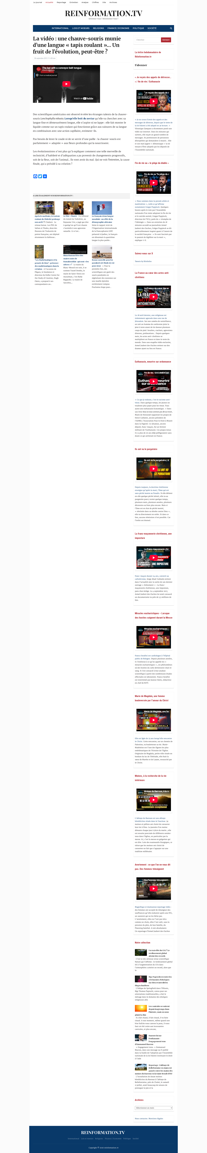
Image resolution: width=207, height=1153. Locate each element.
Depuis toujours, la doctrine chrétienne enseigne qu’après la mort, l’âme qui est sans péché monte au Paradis (152, 490)
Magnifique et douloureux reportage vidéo (152, 907)
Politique (138, 28)
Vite (104, 2)
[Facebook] (0, 12)
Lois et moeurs (80, 28)
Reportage (61, 2)
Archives (113, 2)
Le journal (37, 2)
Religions (98, 28)
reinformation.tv (103, 13)
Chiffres (95, 2)
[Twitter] (0, 13)
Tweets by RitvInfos (143, 261)
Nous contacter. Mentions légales (149, 1119)
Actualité (49, 2)
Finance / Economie (118, 28)
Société (152, 28)
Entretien (74, 2)
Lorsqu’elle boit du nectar (79, 118)
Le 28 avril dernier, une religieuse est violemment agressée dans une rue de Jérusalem (151, 318)
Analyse (85, 2)
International (60, 28)
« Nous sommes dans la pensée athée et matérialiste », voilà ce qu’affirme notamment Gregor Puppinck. (152, 204)
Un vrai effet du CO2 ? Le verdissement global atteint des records (159, 953)
